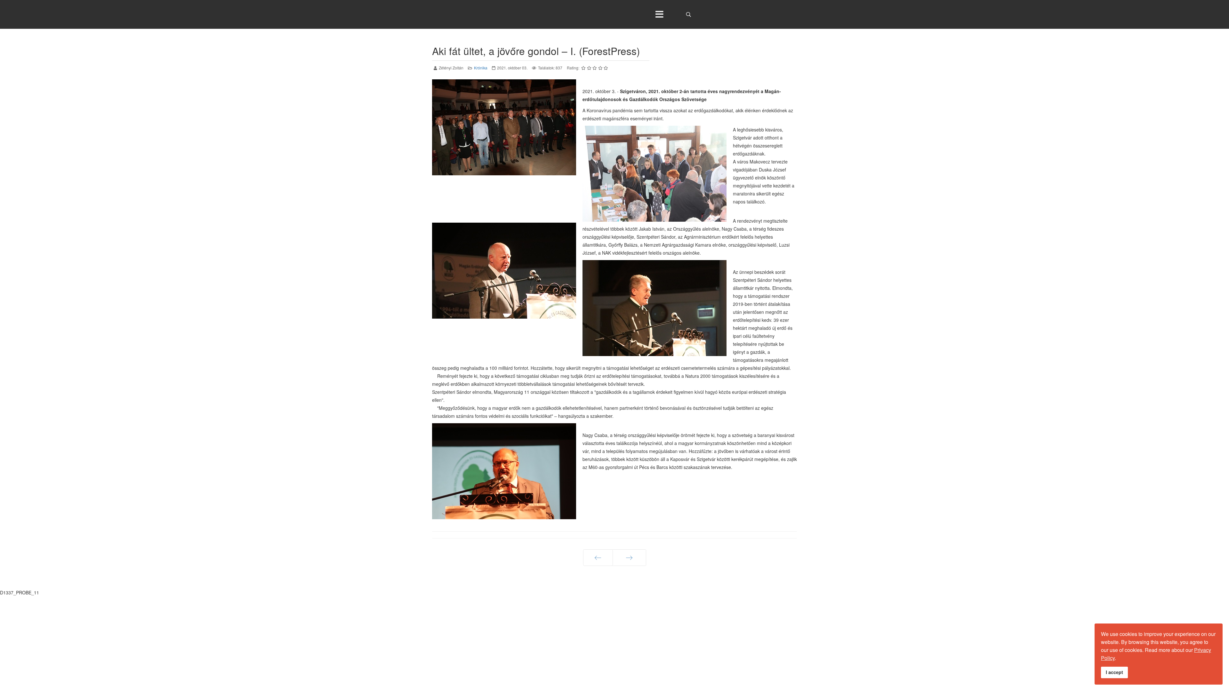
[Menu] (659, 14)
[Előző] (598, 558)
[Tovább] (629, 558)
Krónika (480, 67)
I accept (1114, 672)
